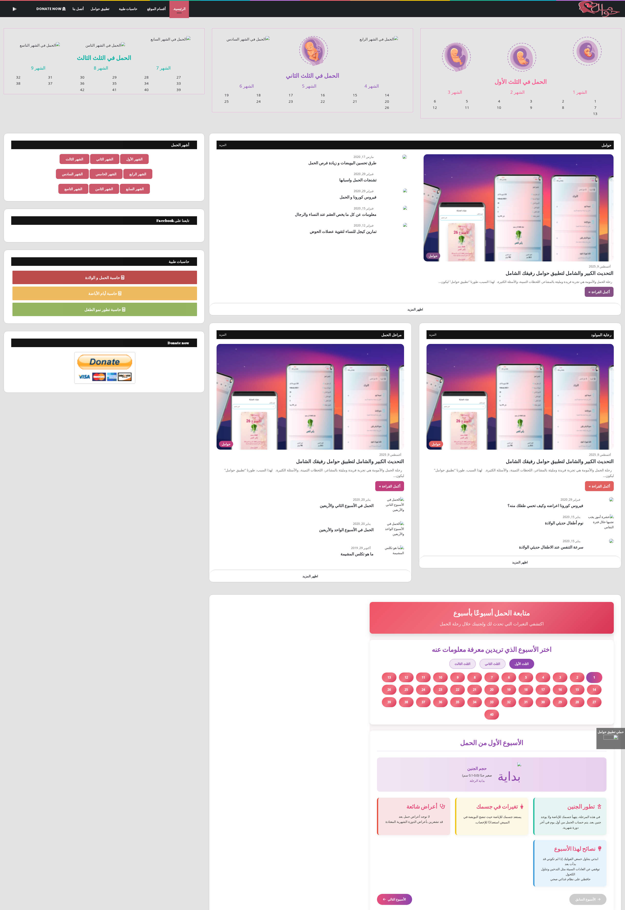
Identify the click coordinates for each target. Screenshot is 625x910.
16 (323, 95)
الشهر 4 (372, 86)
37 (50, 83)
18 (258, 95)
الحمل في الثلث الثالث (104, 57)
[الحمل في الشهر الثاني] (522, 54)
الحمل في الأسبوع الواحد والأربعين (346, 529)
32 (18, 77)
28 (146, 77)
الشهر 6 (247, 86)
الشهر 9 (38, 68)
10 (499, 107)
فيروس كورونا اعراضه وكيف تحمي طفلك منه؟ (545, 505)
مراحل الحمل (391, 334)
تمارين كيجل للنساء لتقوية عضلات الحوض (343, 231)
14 (387, 95)
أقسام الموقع (156, 8)
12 (435, 107)
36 (82, 83)
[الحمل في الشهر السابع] (170, 36)
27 (179, 77)
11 (467, 107)
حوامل (606, 145)
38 (18, 83)
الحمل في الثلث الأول (521, 81)
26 (387, 107)
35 (114, 83)
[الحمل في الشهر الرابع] (379, 36)
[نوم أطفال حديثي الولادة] (600, 523)
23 (291, 101)
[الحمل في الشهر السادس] (248, 36)
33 (179, 83)
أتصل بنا (78, 8)
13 (595, 113)
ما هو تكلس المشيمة (357, 554)
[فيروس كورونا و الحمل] (405, 191)
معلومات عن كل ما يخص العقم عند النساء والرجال (335, 214)
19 (226, 95)
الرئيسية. (179, 8)
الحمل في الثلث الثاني (312, 75)
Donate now (49, 8)
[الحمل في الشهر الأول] (587, 48)
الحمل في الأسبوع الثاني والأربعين (347, 505)
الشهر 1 (580, 92)
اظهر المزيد (415, 309)
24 (258, 101)
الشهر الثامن (104, 188)
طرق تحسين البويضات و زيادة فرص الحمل (342, 162)
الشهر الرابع (137, 174)
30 (82, 77)
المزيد (222, 145)
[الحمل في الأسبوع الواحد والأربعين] (390, 530)
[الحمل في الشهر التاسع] (40, 42)
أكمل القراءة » (599, 292)
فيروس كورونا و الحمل (358, 197)
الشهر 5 (309, 86)
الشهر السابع (135, 188)
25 (226, 101)
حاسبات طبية (128, 8)
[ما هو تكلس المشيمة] (390, 554)
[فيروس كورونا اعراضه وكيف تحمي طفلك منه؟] (611, 499)
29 (114, 77)
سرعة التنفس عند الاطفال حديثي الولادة (551, 547)
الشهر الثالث (74, 159)
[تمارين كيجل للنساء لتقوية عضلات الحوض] (405, 225)
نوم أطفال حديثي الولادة (564, 523)
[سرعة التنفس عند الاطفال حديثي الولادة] (611, 540)
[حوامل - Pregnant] (598, 9)
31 (50, 77)
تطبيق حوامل (100, 8)
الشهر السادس (72, 174)
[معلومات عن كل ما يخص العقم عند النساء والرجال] (405, 208)
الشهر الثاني (104, 159)
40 (146, 89)
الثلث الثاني (492, 664)
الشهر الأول (134, 159)
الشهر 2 (517, 92)
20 (387, 101)
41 (114, 89)
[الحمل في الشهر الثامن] (105, 42)
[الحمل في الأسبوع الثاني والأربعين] (390, 506)
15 (355, 95)
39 (179, 89)
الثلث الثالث (462, 664)
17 (291, 95)
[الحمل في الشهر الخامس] (313, 48)
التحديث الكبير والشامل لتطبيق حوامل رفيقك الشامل (560, 273)
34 (146, 83)
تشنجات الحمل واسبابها (357, 180)
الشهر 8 (101, 68)
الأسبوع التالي (397, 899)
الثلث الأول (522, 664)
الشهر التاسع (73, 188)
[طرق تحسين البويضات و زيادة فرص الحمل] (404, 156)
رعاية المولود (601, 334)
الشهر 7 (163, 68)
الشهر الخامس (106, 174)
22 (323, 101)
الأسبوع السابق (585, 899)
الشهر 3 (455, 92)
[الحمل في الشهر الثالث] (456, 54)
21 (355, 101)
